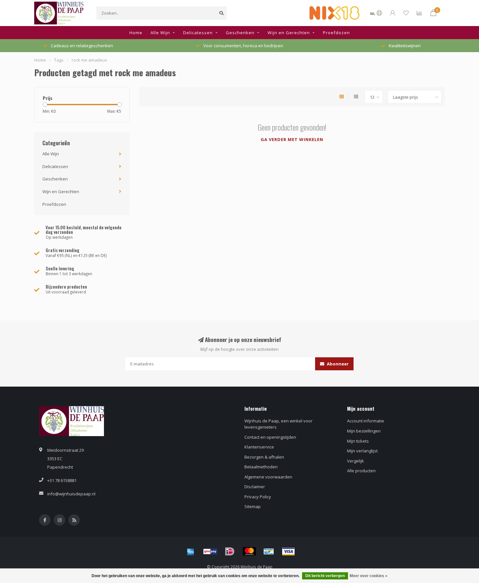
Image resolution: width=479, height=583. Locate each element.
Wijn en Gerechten (289, 33)
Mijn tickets (358, 441)
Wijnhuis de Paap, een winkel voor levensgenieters (278, 424)
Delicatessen (198, 33)
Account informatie (365, 421)
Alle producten (361, 471)
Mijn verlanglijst (362, 451)
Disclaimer (254, 487)
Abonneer (337, 364)
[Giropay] (210, 551)
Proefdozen (336, 33)
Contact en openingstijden (270, 437)
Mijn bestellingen (364, 431)
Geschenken (240, 33)
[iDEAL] (230, 551)
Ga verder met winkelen (292, 139)
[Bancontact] (269, 551)
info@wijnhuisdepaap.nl (71, 494)
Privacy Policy (257, 497)
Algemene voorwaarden (268, 477)
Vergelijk (355, 461)
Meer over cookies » (368, 576)
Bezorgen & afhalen (264, 457)
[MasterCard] (249, 551)
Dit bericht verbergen (325, 576)
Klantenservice (259, 447)
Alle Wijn (160, 33)
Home (135, 33)
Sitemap (252, 506)
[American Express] (190, 551)
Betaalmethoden (261, 467)
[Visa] (288, 551)
